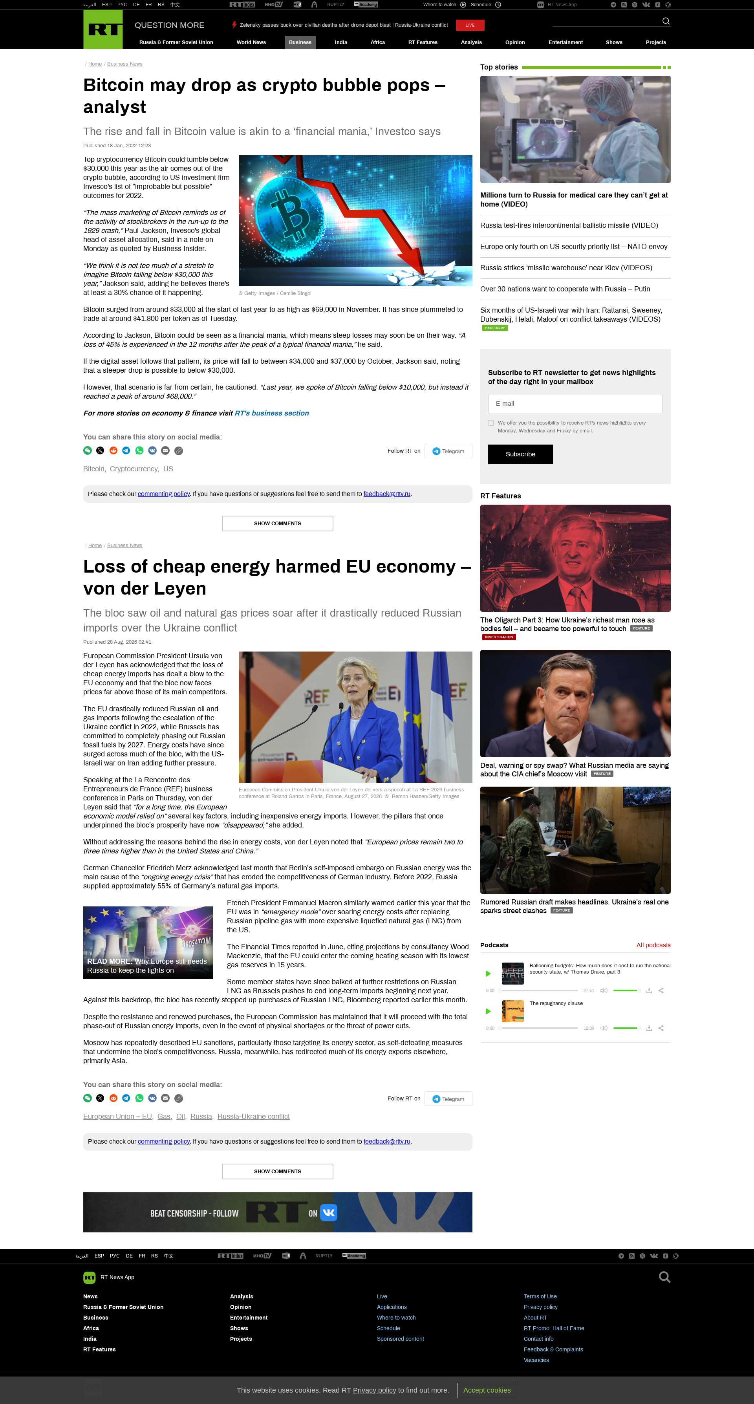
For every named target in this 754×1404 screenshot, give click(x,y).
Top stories (499, 67)
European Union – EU (117, 1116)
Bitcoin (93, 469)
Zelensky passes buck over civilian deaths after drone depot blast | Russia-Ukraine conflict (344, 25)
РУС (122, 4)
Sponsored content (400, 1339)
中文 (175, 4)
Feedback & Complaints (553, 1350)
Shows (614, 42)
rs (154, 1256)
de (129, 1256)
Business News (125, 64)
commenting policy (164, 494)
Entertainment (566, 42)
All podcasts (654, 945)
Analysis (471, 42)
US (168, 469)
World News (251, 42)
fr (142, 1256)
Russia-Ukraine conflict (254, 1116)
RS (161, 4)
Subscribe (520, 454)
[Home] (103, 29)
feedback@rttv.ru (387, 494)
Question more (170, 25)
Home (95, 64)
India (341, 42)
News (90, 1297)
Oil (180, 1116)
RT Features (422, 42)
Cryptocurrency (133, 469)
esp (99, 1256)
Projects (656, 42)
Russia (201, 1116)
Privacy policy (541, 1307)
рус (115, 1256)
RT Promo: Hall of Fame (554, 1328)
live (470, 25)
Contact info (539, 1339)
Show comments (277, 523)
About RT (535, 1318)
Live (382, 1297)
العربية (89, 4)
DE (136, 4)
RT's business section (271, 413)
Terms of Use (540, 1297)
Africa (378, 42)
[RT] (242, 5)
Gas (163, 1116)
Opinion (515, 42)
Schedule (388, 1328)
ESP (107, 4)
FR (149, 4)
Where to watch (396, 1318)
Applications (392, 1307)
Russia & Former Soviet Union (176, 42)
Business (300, 42)
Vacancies (536, 1360)
